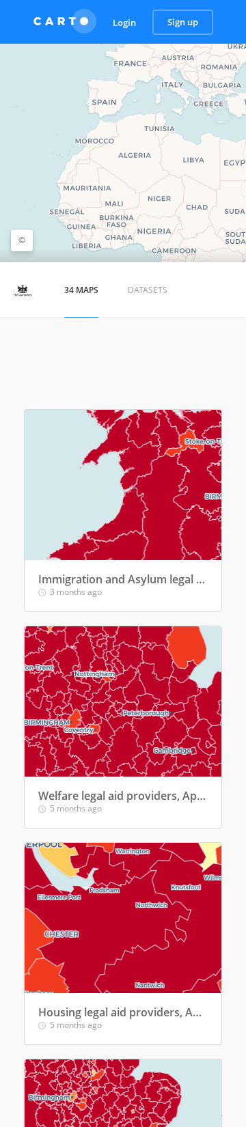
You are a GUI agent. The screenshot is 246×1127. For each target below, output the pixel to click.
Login (124, 22)
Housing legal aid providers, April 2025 (123, 1012)
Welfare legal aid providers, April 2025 (123, 795)
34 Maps (81, 290)
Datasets (147, 290)
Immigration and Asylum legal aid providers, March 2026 (123, 579)
